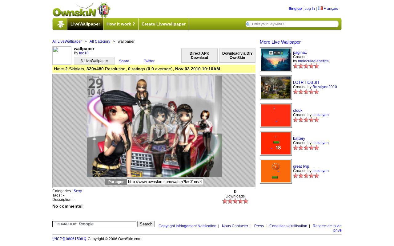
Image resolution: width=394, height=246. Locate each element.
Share (124, 61)
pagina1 (300, 52)
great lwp (301, 166)
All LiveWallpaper (67, 41)
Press (259, 226)
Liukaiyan (320, 115)
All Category (100, 41)
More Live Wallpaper (280, 42)
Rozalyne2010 (324, 87)
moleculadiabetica (313, 61)
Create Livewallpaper (164, 23)
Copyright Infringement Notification (187, 226)
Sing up (295, 8)
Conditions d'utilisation (288, 226)
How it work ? (121, 23)
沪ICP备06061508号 (69, 239)
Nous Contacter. (235, 226)
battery (299, 138)
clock (298, 110)
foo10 (84, 53)
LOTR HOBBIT (306, 82)
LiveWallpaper (85, 23)
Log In (309, 8)
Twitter (149, 61)
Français (330, 8)
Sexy (78, 191)
